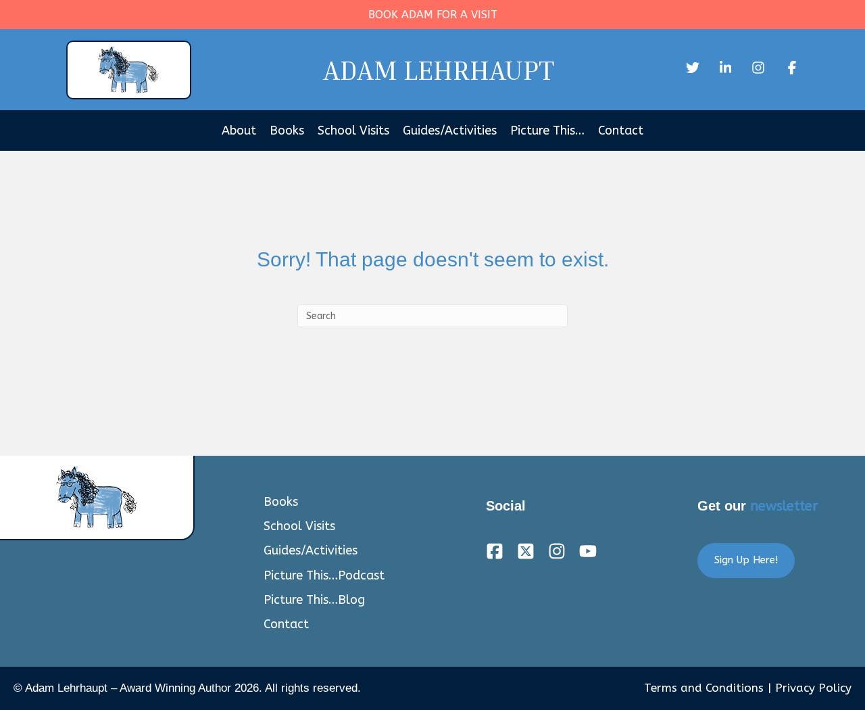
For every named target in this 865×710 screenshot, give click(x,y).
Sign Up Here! (746, 560)
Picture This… (547, 130)
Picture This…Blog (314, 599)
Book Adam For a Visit (432, 14)
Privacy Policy (813, 687)
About (239, 130)
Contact (620, 130)
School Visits (353, 130)
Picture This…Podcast (324, 575)
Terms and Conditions (704, 687)
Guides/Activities (450, 130)
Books (287, 130)
